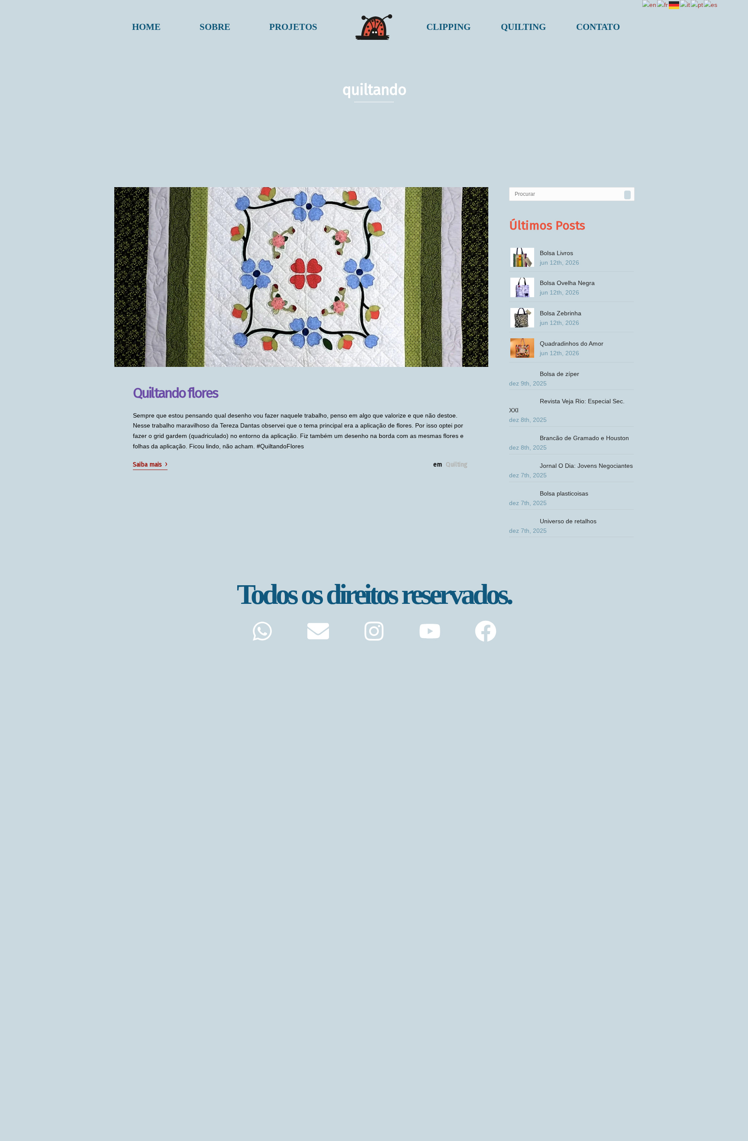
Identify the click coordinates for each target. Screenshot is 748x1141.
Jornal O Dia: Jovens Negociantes (586, 465)
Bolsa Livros (556, 253)
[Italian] (685, 4)
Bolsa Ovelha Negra (567, 282)
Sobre (215, 27)
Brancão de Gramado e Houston (584, 437)
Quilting (523, 27)
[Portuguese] (697, 4)
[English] (649, 4)
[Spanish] (711, 4)
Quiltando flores (175, 393)
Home (146, 27)
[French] (663, 4)
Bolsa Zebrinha (560, 313)
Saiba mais (150, 464)
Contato (598, 27)
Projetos (293, 27)
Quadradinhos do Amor (571, 343)
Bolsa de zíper (559, 373)
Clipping (448, 27)
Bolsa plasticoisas (564, 493)
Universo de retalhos (568, 521)
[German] (674, 4)
